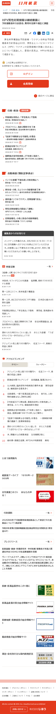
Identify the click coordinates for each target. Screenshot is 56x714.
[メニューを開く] (52, 3)
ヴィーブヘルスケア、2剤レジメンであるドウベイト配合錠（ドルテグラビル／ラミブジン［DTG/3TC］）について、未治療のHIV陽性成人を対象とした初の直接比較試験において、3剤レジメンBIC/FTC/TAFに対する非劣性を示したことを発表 (28, 563)
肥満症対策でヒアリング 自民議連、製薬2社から (29, 380)
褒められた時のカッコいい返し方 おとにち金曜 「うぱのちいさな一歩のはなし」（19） (27, 334)
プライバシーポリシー (19, 688)
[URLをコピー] (30, 33)
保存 (8, 33)
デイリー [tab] (15, 364)
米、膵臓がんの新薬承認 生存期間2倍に (26, 435)
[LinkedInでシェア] (43, 33)
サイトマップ (34, 688)
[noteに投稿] (52, 33)
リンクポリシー (22, 692)
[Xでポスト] (39, 33)
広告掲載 (5, 696)
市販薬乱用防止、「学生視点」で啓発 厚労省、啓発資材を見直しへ (28, 312)
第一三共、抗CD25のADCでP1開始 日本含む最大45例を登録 (28, 301)
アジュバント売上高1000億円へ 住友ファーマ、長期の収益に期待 (27, 345)
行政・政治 (15, 10)
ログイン (28, 73)
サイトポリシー (47, 688)
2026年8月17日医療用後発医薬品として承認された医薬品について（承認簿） (27, 521)
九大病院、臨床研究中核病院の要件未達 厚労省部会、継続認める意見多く (30, 387)
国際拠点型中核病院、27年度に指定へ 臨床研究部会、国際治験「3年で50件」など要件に (29, 411)
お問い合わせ (18, 709)
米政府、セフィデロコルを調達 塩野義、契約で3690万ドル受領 (27, 282)
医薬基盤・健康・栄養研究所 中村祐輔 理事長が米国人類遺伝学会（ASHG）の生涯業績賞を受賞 (27, 550)
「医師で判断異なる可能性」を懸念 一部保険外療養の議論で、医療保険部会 (29, 419)
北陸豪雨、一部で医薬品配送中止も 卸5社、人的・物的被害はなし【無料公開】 (30, 395)
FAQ (28, 696)
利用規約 (5, 688)
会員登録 (6, 3)
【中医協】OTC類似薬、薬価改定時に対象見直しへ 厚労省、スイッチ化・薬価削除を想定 (30, 403)
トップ (5, 10)
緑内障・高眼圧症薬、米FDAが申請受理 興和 (28, 440)
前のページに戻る (46, 96)
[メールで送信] (25, 33)
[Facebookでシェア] (34, 33)
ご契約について (17, 696)
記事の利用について (38, 692)
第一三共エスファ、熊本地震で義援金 (19, 292)
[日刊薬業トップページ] (28, 3)
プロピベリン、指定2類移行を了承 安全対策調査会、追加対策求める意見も (27, 323)
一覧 (49, 267)
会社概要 (36, 696)
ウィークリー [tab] (41, 364)
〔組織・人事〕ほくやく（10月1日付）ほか (21, 273)
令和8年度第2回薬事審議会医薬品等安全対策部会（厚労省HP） (27, 529)
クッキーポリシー (8, 692)
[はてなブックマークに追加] (47, 33)
